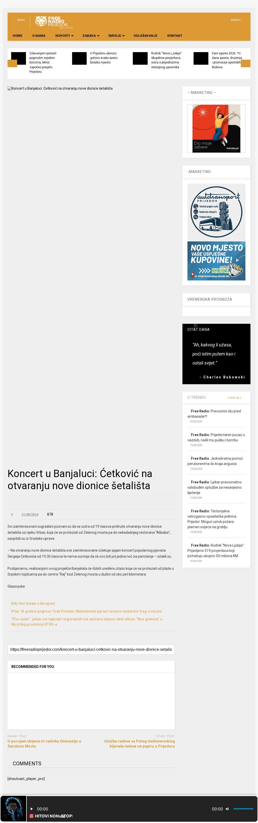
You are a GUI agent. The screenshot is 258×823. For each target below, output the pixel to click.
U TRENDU (196, 398)
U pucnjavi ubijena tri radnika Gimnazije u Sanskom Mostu (44, 743)
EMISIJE (114, 36)
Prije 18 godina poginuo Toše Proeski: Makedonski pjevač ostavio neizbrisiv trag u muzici (86, 611)
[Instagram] (217, 20)
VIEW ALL (235, 398)
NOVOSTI (62, 36)
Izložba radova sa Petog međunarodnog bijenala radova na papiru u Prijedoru (139, 743)
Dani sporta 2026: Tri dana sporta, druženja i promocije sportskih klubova (227, 60)
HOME (17, 36)
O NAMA (38, 36)
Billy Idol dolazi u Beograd (33, 603)
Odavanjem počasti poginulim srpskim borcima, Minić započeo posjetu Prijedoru (42, 63)
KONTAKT (174, 36)
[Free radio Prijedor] (51, 26)
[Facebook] (225, 20)
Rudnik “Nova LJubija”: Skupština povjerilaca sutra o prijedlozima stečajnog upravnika (166, 60)
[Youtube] (209, 20)
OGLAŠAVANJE (145, 36)
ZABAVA (89, 36)
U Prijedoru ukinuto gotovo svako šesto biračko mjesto (103, 58)
